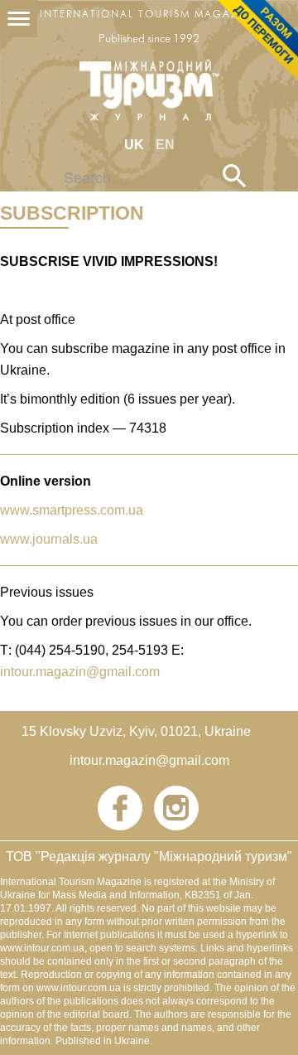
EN (165, 145)
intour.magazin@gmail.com (80, 672)
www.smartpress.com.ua (71, 510)
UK (135, 145)
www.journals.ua (49, 539)
